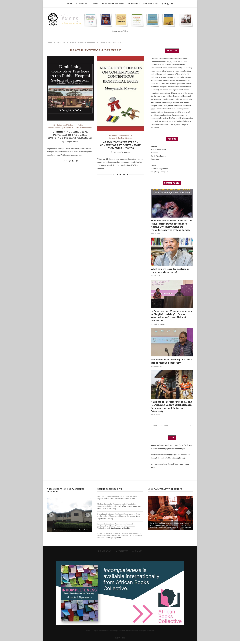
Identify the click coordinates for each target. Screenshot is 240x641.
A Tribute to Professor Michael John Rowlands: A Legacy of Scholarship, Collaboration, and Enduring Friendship (171, 406)
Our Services (150, 4)
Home (69, 4)
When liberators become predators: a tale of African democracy (171, 361)
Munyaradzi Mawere (122, 152)
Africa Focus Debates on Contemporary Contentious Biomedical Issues (121, 145)
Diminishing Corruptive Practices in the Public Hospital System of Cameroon (70, 134)
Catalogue (81, 4)
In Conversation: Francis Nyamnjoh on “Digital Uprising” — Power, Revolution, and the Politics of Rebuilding (171, 316)
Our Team (133, 4)
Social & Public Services (83, 128)
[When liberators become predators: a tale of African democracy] (172, 342)
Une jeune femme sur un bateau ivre (120, 499)
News (95, 4)
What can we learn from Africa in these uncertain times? (170, 270)
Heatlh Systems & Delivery (64, 125)
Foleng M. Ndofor (71, 142)
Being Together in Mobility (119, 528)
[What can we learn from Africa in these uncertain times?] (172, 252)
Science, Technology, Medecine (82, 42)
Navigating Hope (114, 537)
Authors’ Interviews (113, 4)
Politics (81, 125)
